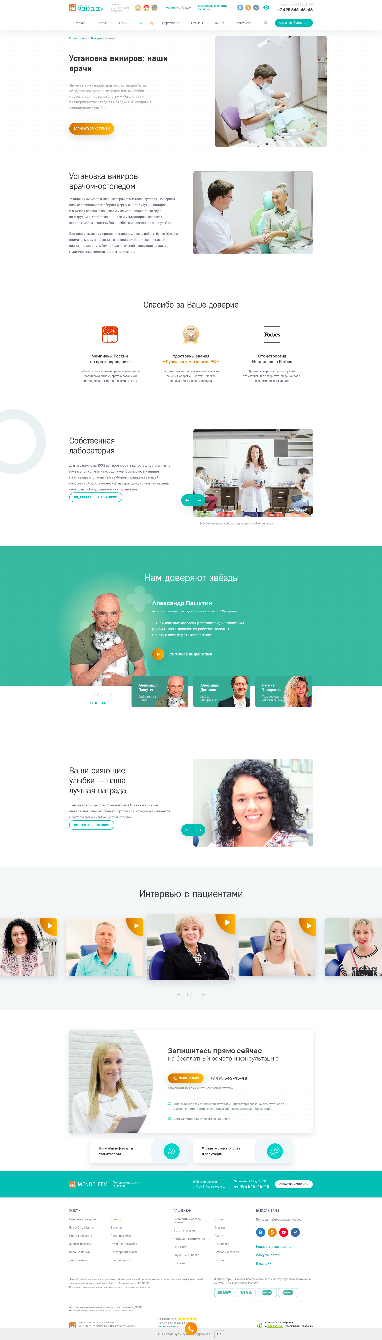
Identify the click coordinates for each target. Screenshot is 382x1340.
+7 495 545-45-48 (295, 9)
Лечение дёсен (121, 1260)
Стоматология (79, 38)
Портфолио (170, 23)
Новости (179, 1263)
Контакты (243, 23)
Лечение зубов (121, 1235)
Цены (123, 23)
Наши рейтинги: (167, 1319)
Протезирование (80, 1235)
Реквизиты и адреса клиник (187, 1220)
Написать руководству (212, 6)
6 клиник (172, 7)
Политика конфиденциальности (176, 1322)
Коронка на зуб (79, 1252)
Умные (219, 23)
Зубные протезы (80, 1244)
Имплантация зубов (82, 1219)
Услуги (80, 23)
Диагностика (78, 1260)
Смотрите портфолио (91, 825)
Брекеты (116, 1227)
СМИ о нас (180, 1247)
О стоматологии (184, 1230)
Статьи (219, 1260)
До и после (222, 1244)
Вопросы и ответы (227, 1252)
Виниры (96, 38)
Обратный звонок (293, 23)
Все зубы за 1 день (81, 1227)
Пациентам (182, 1210)
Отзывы (197, 23)
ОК (219, 1334)
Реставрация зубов (124, 1252)
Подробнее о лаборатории (96, 497)
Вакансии (203, 9)
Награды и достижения (189, 1238)
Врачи (102, 23)
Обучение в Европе (186, 1255)
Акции (146, 23)
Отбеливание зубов (124, 1244)
